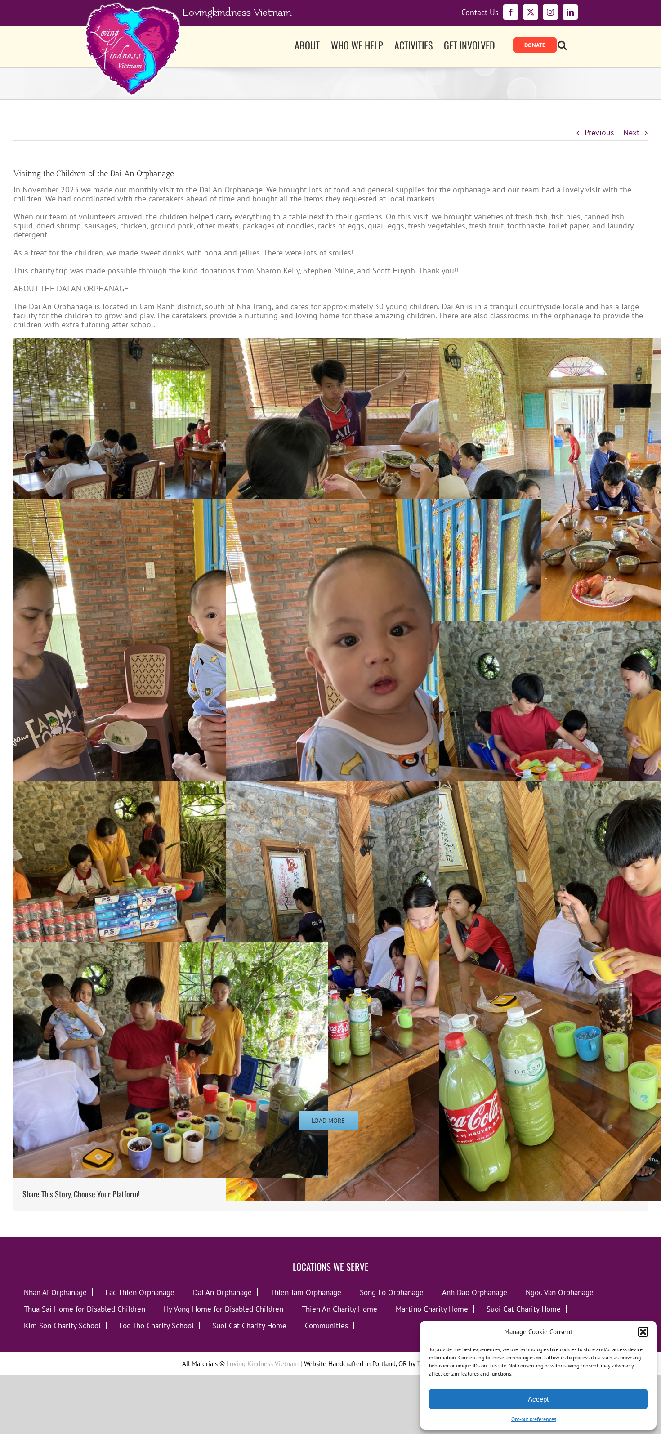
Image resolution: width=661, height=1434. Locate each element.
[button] (643, 1331)
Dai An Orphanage (222, 1292)
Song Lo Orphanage (392, 1292)
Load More (328, 1121)
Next (631, 132)
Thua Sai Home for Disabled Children (84, 1309)
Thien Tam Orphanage (305, 1292)
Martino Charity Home (432, 1309)
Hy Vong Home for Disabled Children (223, 1309)
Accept (538, 1399)
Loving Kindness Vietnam (263, 1363)
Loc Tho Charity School (156, 1325)
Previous (599, 132)
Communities (326, 1325)
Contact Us (480, 12)
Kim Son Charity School (62, 1325)
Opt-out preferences (533, 1419)
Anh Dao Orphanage (474, 1292)
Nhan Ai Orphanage (55, 1292)
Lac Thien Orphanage (139, 1292)
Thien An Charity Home (339, 1309)
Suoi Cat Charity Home (524, 1309)
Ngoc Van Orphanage (560, 1292)
